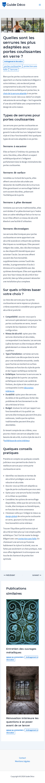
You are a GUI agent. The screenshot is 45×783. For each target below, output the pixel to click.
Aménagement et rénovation (13, 61)
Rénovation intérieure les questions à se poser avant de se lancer (22, 722)
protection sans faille (27, 538)
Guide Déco (16, 5)
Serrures (14, 69)
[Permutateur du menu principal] (40, 5)
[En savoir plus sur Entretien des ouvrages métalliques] (22, 622)
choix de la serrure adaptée (15, 93)
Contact (22, 758)
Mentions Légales (22, 761)
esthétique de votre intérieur (17, 440)
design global (11, 516)
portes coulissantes (12, 66)
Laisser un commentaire (14, 657)
